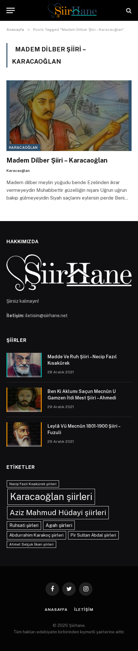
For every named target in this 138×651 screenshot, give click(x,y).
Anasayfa (56, 609)
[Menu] (10, 10)
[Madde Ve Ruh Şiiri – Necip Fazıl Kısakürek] (24, 365)
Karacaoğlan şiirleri (51, 496)
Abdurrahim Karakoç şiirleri (36, 535)
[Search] (128, 10)
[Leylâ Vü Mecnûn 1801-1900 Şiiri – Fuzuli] (24, 434)
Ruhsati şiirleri (24, 525)
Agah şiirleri (59, 525)
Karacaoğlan (23, 147)
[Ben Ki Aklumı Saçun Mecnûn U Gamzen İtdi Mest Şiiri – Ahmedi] (24, 400)
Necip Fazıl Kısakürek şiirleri (32, 484)
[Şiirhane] (72, 10)
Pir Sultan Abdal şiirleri (93, 535)
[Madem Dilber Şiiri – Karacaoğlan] (69, 115)
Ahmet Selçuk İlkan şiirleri (31, 544)
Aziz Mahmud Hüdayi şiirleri (58, 512)
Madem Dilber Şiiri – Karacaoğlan (57, 160)
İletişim (83, 609)
